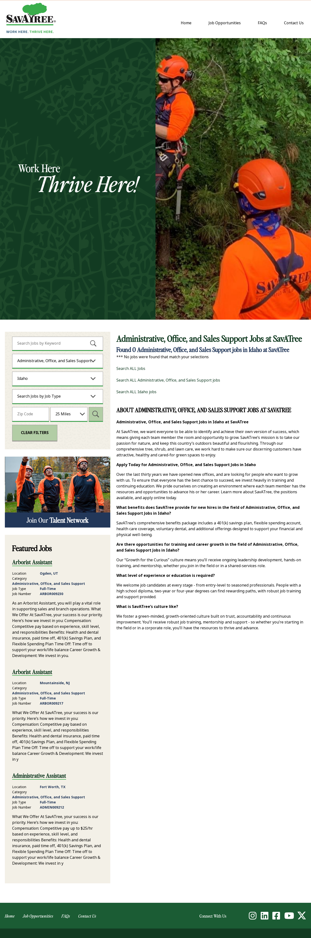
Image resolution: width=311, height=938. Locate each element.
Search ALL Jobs (130, 368)
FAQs (262, 23)
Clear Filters (35, 432)
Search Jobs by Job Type (39, 396)
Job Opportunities (224, 23)
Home (186, 23)
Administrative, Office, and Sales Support (54, 361)
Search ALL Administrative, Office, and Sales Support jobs (168, 380)
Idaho (22, 378)
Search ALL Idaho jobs (136, 392)
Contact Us (295, 23)
